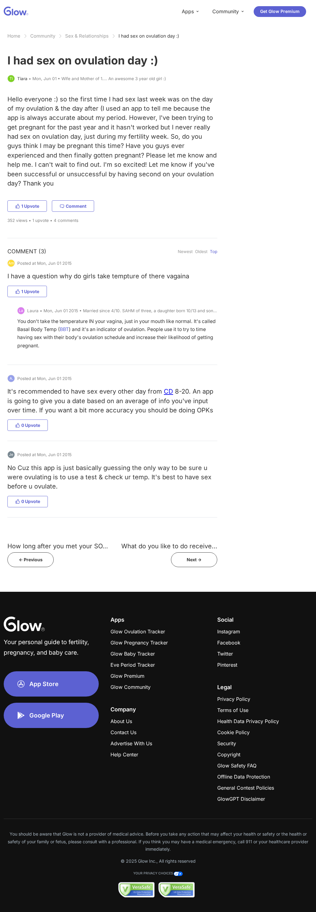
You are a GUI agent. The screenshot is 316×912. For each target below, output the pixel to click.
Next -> (194, 559)
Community (42, 36)
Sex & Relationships (87, 36)
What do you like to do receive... (169, 546)
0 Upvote (30, 425)
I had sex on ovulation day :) (148, 36)
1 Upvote (30, 206)
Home (13, 36)
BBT (64, 329)
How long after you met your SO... (57, 546)
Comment (76, 206)
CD (168, 391)
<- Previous (31, 559)
